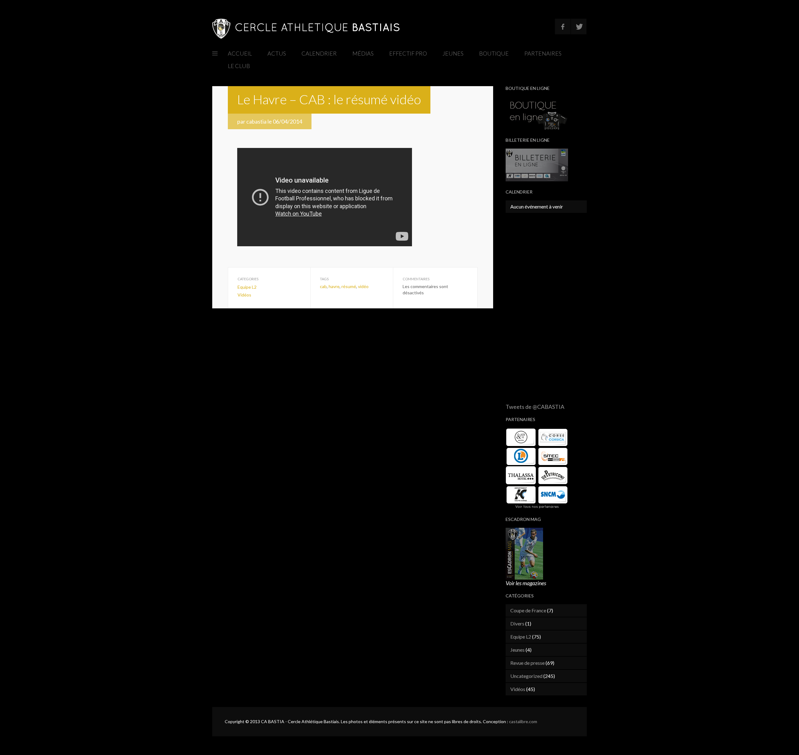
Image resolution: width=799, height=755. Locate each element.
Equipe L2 (247, 287)
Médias (363, 53)
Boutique (494, 53)
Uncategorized (526, 676)
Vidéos (244, 294)
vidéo (363, 286)
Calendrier (319, 53)
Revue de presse (527, 663)
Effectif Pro (408, 53)
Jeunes (453, 53)
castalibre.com (523, 721)
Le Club (239, 65)
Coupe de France (528, 610)
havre (334, 286)
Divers (517, 623)
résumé (348, 286)
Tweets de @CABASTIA (535, 406)
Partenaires (542, 53)
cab (323, 286)
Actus (276, 53)
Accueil (240, 53)
